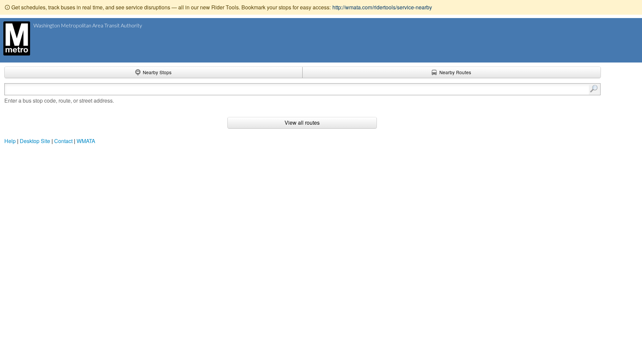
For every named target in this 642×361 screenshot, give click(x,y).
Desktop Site (35, 141)
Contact (63, 141)
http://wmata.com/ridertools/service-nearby (382, 7)
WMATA (86, 141)
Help (10, 141)
